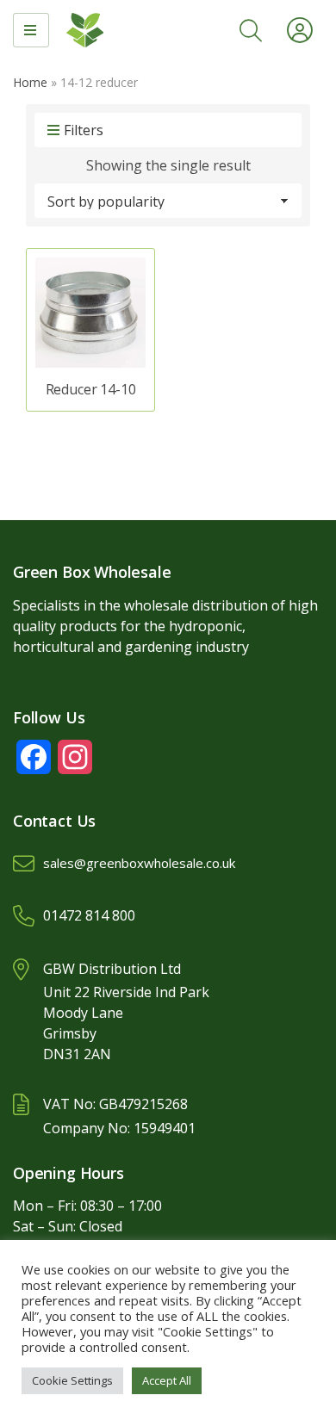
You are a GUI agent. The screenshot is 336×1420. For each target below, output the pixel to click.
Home (30, 82)
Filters (83, 130)
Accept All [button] (166, 1380)
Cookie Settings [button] (72, 1380)
